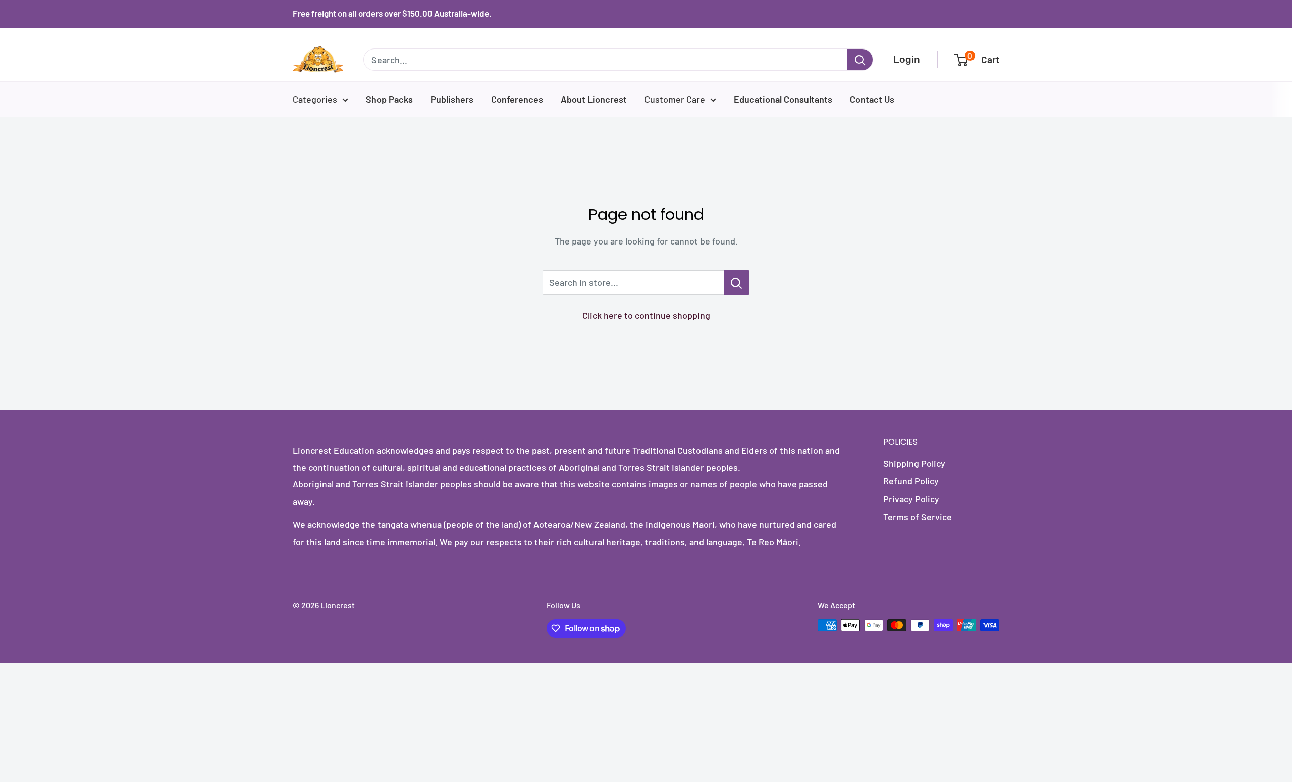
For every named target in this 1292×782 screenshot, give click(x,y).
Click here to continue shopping (646, 315)
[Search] (860, 59)
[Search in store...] (736, 282)
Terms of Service (917, 516)
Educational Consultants (783, 99)
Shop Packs (389, 99)
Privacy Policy (911, 498)
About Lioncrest (594, 99)
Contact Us (872, 99)
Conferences (517, 99)
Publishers (451, 99)
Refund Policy (911, 480)
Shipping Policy (914, 463)
